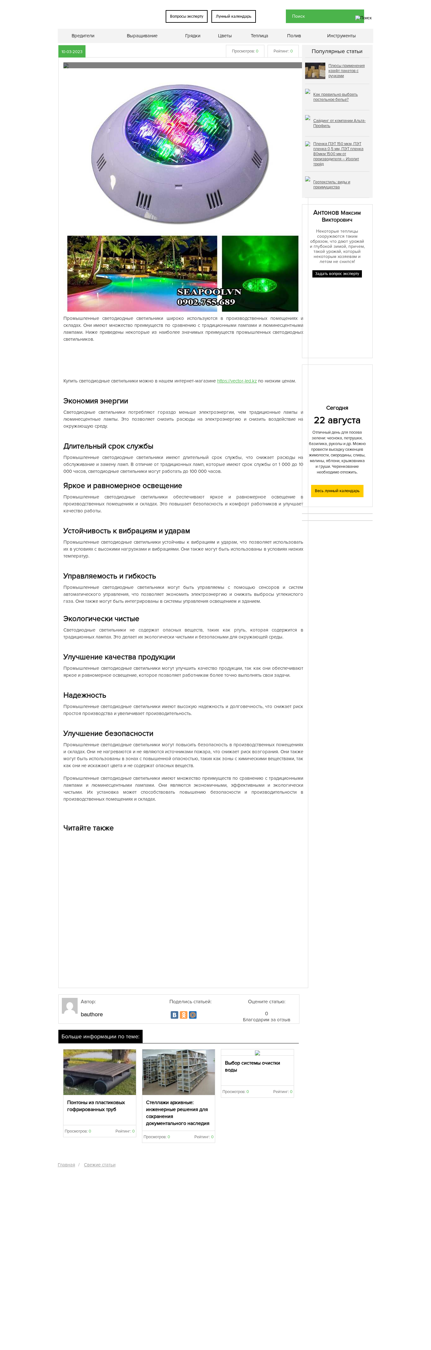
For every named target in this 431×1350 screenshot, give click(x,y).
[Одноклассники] (183, 1015)
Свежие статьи (99, 1165)
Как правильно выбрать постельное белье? (335, 97)
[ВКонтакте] (174, 1015)
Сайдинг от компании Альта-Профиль (339, 123)
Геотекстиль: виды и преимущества (331, 185)
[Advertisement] (183, 360)
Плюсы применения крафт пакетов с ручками (346, 70)
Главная (66, 1165)
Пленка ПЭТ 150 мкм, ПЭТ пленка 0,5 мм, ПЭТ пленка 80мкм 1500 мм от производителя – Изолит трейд (338, 154)
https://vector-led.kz (237, 381)
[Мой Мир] (193, 1015)
